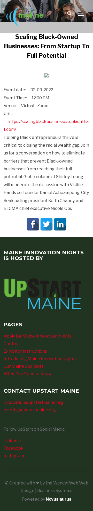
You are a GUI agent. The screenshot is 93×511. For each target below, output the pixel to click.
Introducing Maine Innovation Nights (40, 358)
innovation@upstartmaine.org (33, 402)
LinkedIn (12, 440)
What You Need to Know (28, 373)
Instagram (14, 455)
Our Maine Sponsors (24, 366)
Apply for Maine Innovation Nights (38, 336)
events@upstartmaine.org (30, 409)
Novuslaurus (58, 499)
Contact (12, 343)
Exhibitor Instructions (25, 351)
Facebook (14, 448)
